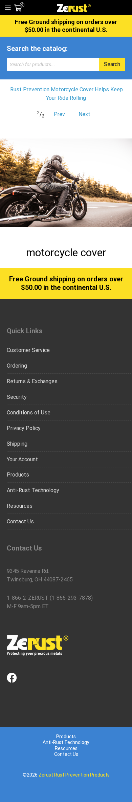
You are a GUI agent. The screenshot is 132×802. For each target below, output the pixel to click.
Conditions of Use (28, 412)
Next (84, 114)
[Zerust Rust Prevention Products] (74, 7)
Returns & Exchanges (32, 381)
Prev (59, 114)
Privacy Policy (24, 428)
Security (17, 397)
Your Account (22, 459)
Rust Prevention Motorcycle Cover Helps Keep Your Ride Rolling (66, 93)
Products (18, 474)
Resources (19, 506)
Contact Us (20, 521)
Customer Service (28, 350)
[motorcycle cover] (66, 182)
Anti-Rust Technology (33, 490)
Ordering (17, 365)
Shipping (17, 444)
